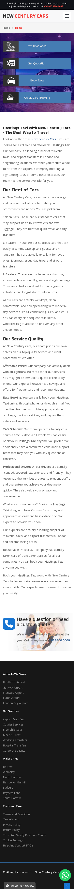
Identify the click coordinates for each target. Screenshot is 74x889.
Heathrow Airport (14, 682)
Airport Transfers (14, 719)
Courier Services (13, 724)
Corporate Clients (14, 750)
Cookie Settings (13, 840)
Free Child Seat (12, 729)
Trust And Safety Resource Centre (24, 835)
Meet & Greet (12, 735)
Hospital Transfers (14, 745)
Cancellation (11, 819)
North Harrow (12, 777)
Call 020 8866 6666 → (55, 6)
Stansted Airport (13, 692)
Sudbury (8, 787)
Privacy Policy (11, 825)
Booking (37, 97)
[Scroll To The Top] (67, 886)
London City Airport (15, 703)
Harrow (7, 767)
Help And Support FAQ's (18, 845)
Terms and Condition (16, 814)
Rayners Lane (11, 793)
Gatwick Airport (12, 687)
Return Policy (11, 830)
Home (6, 27)
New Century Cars (43, 139)
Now (37, 80)
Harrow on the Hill (14, 782)
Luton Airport (11, 698)
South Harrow (12, 798)
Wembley (9, 772)
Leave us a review (21, 886)
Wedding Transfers (15, 740)
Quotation (37, 63)
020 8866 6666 (59, 640)
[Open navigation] (67, 16)
